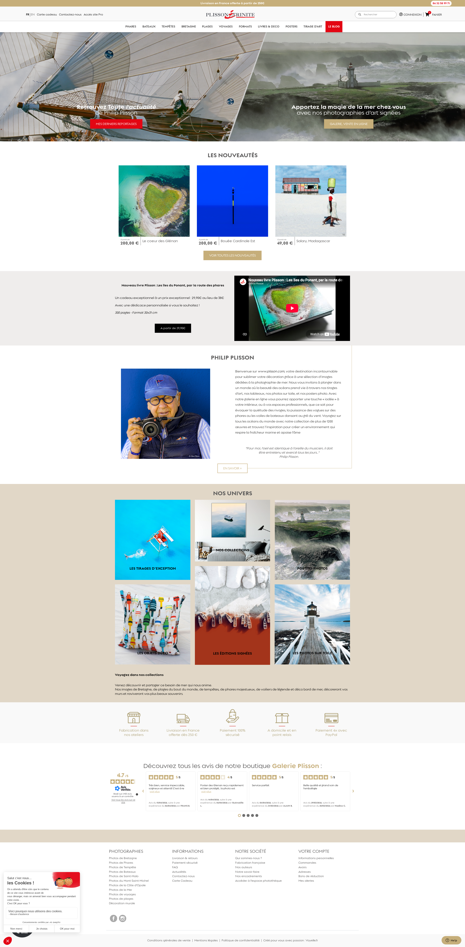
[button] (441, 3)
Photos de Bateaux (122, 871)
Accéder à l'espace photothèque (258, 880)
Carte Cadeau (182, 880)
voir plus (155, 791)
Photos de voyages (122, 894)
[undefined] (137, 794)
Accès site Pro (93, 14)
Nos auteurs (243, 867)
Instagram (122, 918)
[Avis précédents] (142, 791)
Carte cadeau (47, 14)
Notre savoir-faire (247, 871)
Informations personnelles (316, 858)
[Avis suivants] (353, 791)
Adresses (304, 871)
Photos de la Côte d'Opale (127, 885)
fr (27, 14)
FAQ (175, 867)
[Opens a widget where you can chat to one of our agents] (451, 940)
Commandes (307, 862)
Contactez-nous (70, 14)
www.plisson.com (271, 371)
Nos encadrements (248, 876)
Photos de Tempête (122, 867)
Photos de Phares (121, 862)
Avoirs (302, 867)
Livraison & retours (185, 858)
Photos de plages (121, 898)
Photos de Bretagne (123, 858)
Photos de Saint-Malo (123, 876)
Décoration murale (122, 903)
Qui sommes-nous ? (248, 858)
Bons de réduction (311, 876)
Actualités (179, 871)
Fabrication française (250, 862)
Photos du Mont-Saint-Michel (129, 880)
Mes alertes (306, 880)
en (33, 14)
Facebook (113, 918)
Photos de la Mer (120, 890)
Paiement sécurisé (185, 862)
